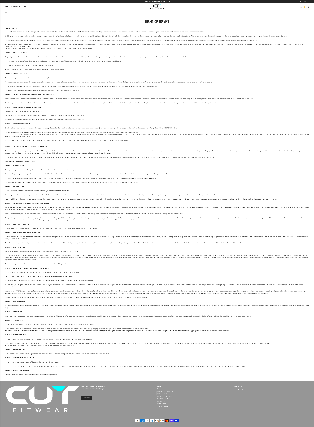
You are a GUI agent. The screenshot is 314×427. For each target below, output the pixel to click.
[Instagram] (301, 1)
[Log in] (301, 7)
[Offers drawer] (304, 7)
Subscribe (87, 398)
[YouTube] (304, 1)
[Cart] (308, 7)
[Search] (297, 7)
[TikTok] (308, 1)
